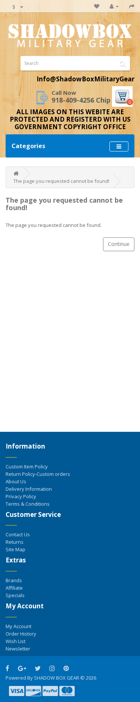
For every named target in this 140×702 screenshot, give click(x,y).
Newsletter (18, 648)
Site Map (15, 549)
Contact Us (18, 534)
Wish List (15, 641)
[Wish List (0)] (96, 6)
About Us (16, 481)
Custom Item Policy (27, 466)
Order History (21, 633)
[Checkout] (131, 6)
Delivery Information (29, 489)
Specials (15, 595)
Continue (119, 243)
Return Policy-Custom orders (38, 474)
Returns (15, 542)
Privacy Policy (21, 496)
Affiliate (14, 587)
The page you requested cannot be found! (61, 181)
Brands (14, 580)
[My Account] (114, 6)
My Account (18, 626)
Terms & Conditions (28, 503)
